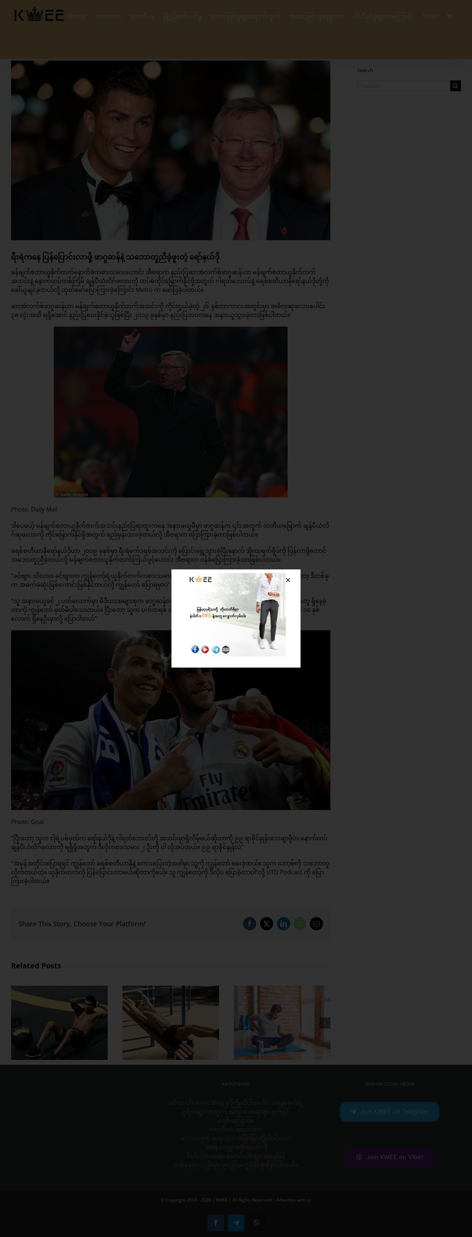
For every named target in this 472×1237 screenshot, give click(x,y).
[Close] (288, 580)
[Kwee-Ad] (236, 576)
